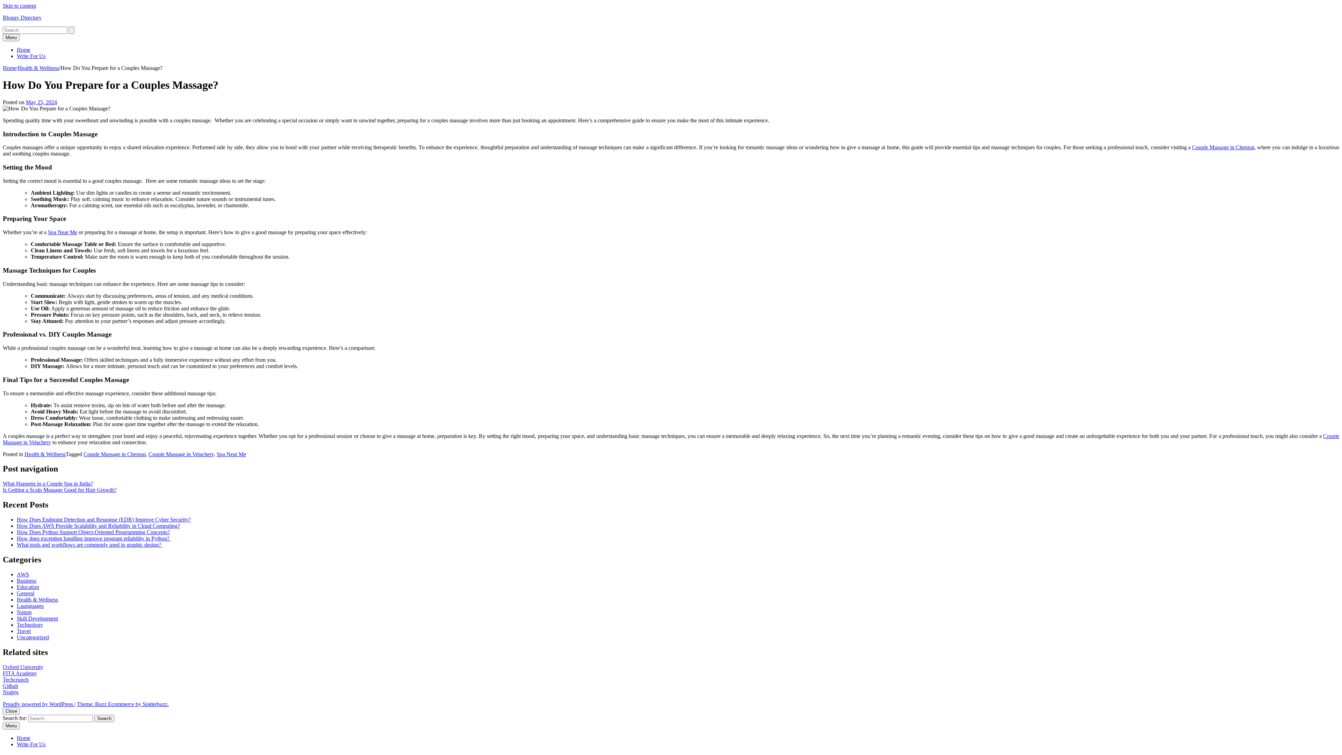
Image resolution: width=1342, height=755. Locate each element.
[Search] (71, 30)
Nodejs (11, 692)
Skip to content (19, 6)
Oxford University (23, 667)
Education (28, 587)
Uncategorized (33, 637)
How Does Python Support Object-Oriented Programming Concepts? (93, 532)
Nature (24, 612)
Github (10, 686)
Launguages (30, 606)
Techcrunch (16, 680)
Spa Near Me (231, 454)
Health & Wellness (38, 68)
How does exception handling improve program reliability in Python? (94, 538)
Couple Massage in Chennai (115, 454)
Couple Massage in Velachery (181, 454)
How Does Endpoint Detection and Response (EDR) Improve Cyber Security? (104, 520)
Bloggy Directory (22, 18)
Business (26, 581)
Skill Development (37, 618)
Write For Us (31, 56)
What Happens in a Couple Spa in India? (48, 484)
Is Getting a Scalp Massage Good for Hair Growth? (59, 490)
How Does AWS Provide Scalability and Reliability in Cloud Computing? (98, 526)
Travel (24, 631)
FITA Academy (20, 673)
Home (23, 50)
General (25, 593)
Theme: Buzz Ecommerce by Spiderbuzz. (123, 704)
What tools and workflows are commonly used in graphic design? (90, 545)
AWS (23, 574)
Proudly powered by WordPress (38, 704)
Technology (30, 625)
